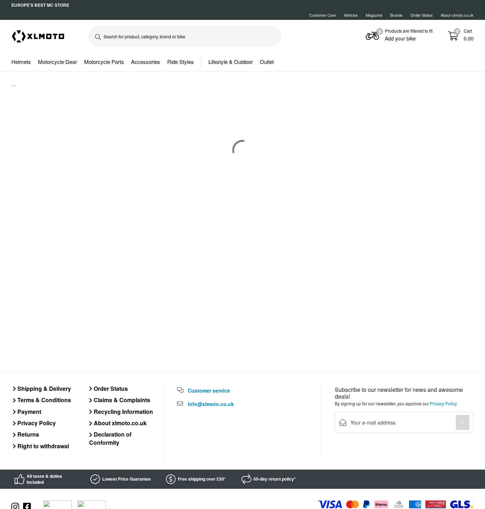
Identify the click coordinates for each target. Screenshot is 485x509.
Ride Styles (180, 61)
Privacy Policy (36, 423)
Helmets (21, 61)
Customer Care (322, 14)
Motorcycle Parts (104, 61)
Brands (396, 14)
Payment (28, 411)
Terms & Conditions (43, 400)
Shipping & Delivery (43, 388)
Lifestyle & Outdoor (230, 61)
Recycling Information (122, 411)
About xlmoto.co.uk (457, 14)
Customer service (209, 390)
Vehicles (351, 14)
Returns (27, 434)
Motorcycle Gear (57, 61)
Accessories (145, 61)
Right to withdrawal (42, 446)
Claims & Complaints (121, 400)
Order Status (110, 388)
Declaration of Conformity (110, 438)
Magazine (374, 14)
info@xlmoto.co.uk (211, 403)
